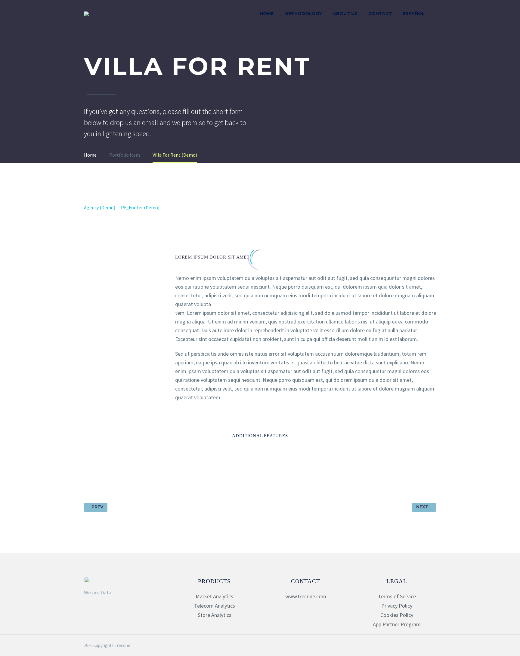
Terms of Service (397, 596)
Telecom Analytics (214, 605)
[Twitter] (100, 470)
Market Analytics (214, 596)
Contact (380, 13)
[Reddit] (144, 470)
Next (422, 507)
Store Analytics (214, 615)
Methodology (303, 13)
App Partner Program (397, 624)
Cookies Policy (396, 615)
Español (414, 13)
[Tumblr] (122, 470)
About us (345, 13)
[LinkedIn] (133, 470)
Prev (97, 507)
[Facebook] (89, 470)
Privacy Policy (396, 605)
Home (267, 13)
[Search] (436, 13)
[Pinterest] (111, 470)
